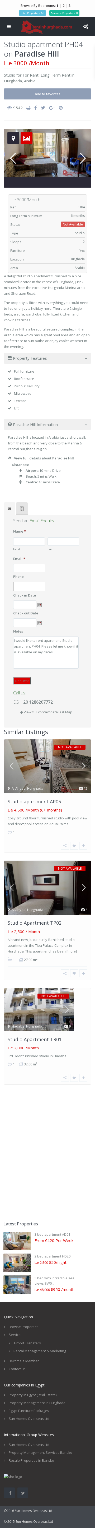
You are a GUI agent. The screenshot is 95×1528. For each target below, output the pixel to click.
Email (19, 559)
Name (19, 531)
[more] (71, 951)
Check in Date (24, 595)
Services (15, 1334)
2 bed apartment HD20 (52, 1256)
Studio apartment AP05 (34, 801)
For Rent (31, 75)
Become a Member (24, 1361)
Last (51, 549)
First (16, 549)
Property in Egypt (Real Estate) (32, 1394)
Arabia (29, 80)
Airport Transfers (27, 1343)
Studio (9, 75)
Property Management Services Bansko (40, 1452)
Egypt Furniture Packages (29, 1410)
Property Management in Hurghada (37, 1402)
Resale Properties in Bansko (31, 1460)
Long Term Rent (55, 75)
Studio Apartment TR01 (34, 1039)
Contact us (17, 1368)
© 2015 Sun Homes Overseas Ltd (28, 1521)
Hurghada (13, 80)
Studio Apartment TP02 (34, 923)
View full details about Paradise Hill (44, 458)
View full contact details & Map (48, 712)
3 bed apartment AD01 (52, 1234)
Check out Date (25, 613)
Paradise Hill (37, 54)
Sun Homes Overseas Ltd (29, 1418)
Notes (18, 631)
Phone (18, 576)
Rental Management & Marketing (39, 1351)
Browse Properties (24, 1326)
